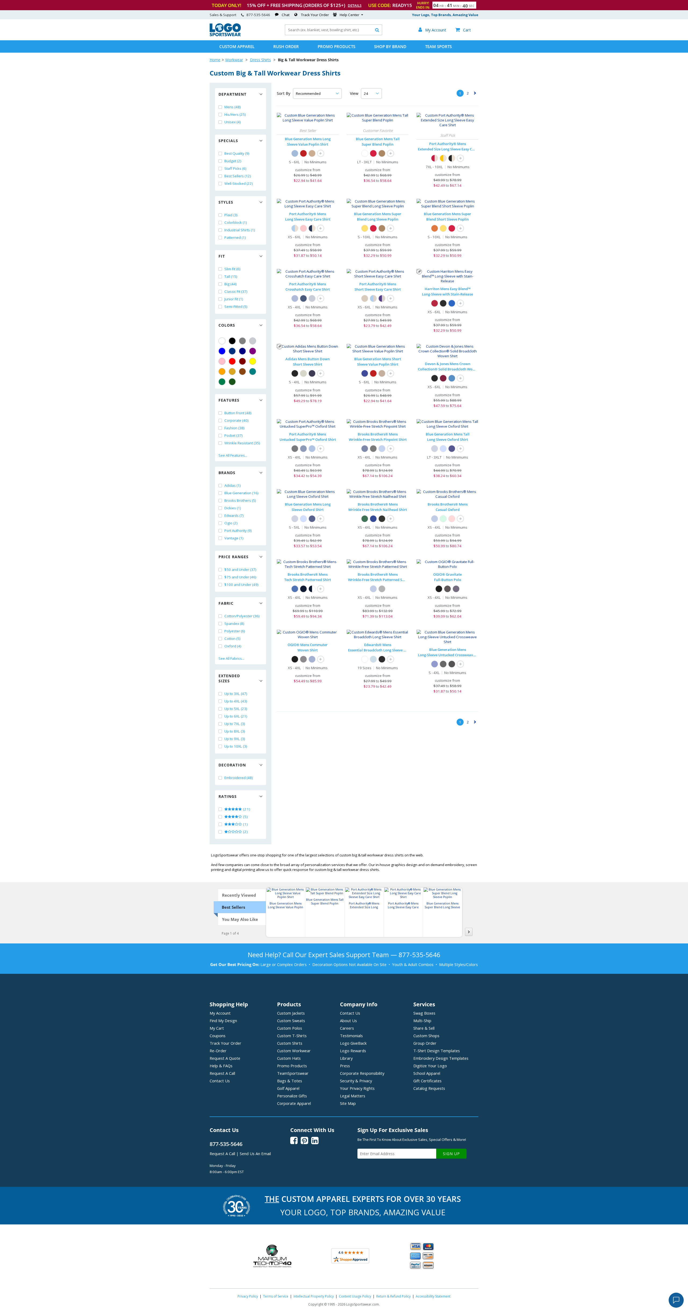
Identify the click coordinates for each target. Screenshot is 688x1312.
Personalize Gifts (292, 1095)
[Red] (232, 361)
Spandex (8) (234, 623)
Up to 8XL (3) (234, 731)
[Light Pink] (303, 228)
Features (228, 400)
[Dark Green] (232, 381)
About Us (348, 1020)
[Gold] (232, 371)
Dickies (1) (232, 508)
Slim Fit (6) (232, 268)
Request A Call (222, 1073)
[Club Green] (364, 518)
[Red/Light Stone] (434, 158)
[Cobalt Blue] (364, 448)
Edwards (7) (234, 515)
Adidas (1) (232, 485)
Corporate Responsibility (362, 1073)
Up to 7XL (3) (234, 723)
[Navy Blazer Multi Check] (303, 588)
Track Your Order (315, 14)
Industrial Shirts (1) (239, 230)
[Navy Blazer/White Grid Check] (312, 588)
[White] (221, 340)
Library (346, 1058)
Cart (463, 30)
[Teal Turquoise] (252, 371)
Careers (347, 1028)
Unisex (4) (232, 122)
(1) (245, 824)
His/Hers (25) (235, 114)
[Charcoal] (443, 664)
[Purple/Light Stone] (381, 298)
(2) (245, 831)
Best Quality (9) (236, 153)
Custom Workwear (294, 1050)
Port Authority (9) (238, 530)
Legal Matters (352, 1095)
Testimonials (351, 1035)
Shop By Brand (390, 46)
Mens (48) (232, 106)
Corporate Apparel (294, 1103)
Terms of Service (275, 1296)
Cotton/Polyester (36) (242, 616)
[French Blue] (451, 303)
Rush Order (286, 46)
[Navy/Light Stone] (312, 228)
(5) (245, 816)
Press (345, 1065)
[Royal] (232, 351)
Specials (228, 140)
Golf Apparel (288, 1088)
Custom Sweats (291, 1020)
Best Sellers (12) (237, 176)
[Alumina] (303, 373)
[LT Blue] (294, 153)
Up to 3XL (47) (235, 693)
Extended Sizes (229, 678)
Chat (285, 14)
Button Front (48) (238, 412)
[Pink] (221, 361)
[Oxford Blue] (312, 448)
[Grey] (242, 340)
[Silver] (252, 340)
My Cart (217, 1028)
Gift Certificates (427, 1080)
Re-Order (218, 1050)
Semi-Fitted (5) (236, 306)
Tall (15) (230, 276)
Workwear (234, 59)
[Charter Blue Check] (294, 588)
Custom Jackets (291, 1013)
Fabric (226, 603)
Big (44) (230, 284)
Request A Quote (225, 1058)
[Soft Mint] (443, 518)
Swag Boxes (424, 1013)
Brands (226, 472)
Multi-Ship (422, 1020)
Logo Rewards (353, 1050)
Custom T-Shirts (292, 1035)
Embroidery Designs (440, 1058)
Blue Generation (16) (241, 493)
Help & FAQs (221, 1065)
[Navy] (242, 351)
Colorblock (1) (235, 222)
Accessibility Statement (433, 1296)
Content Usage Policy (355, 1296)
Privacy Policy (248, 1296)
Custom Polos (289, 1028)
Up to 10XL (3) (235, 746)
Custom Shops (426, 1035)
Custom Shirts (289, 1043)
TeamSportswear (293, 1073)
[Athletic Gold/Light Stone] (443, 158)
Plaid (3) (231, 214)
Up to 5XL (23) (235, 708)
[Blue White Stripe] (434, 448)
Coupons (217, 1035)
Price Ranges (233, 556)
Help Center (349, 14)
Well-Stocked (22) (238, 183)
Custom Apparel (237, 46)
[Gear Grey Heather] (303, 659)
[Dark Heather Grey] (447, 588)
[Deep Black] (373, 448)
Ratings (227, 796)
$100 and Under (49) (241, 584)
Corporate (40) (236, 420)
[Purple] (252, 351)
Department (232, 94)
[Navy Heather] (456, 588)
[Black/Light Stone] (451, 158)
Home (215, 59)
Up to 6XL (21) (235, 716)
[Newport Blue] (381, 448)
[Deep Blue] (303, 298)
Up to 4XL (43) (235, 701)
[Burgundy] (443, 378)
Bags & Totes (289, 1080)
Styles (225, 202)
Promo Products (336, 46)
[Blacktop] (438, 588)
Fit (221, 256)
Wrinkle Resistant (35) (242, 443)
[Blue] (221, 351)
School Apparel (426, 1073)
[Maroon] (242, 361)
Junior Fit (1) (233, 299)
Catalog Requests (429, 1088)
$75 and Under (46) (240, 577)
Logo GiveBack (353, 1043)
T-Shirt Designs (436, 1050)
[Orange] (221, 371)
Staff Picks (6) (235, 168)
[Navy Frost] (312, 298)
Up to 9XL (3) (234, 738)
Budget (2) (232, 160)
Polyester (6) (234, 631)
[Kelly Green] (221, 381)
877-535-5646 (258, 14)
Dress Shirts (260, 59)
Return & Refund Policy (393, 1296)
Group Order (424, 1043)
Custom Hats (289, 1058)
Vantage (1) (233, 538)
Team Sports (438, 46)
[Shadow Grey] (381, 588)
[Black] (232, 340)
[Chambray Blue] (294, 298)
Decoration (232, 764)
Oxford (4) (232, 646)
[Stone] (364, 298)
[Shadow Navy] (312, 373)
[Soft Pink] (451, 518)
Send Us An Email (255, 1153)
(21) (246, 809)
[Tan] (312, 153)
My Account (220, 1013)
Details (354, 5)
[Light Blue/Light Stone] (294, 228)
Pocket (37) (233, 435)
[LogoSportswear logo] (225, 35)
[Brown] (242, 371)
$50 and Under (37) (240, 569)
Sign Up (451, 1153)
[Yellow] (252, 361)
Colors (226, 325)
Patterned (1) (235, 237)
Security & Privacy (356, 1080)
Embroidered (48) (238, 777)
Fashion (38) (234, 428)
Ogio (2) (231, 523)
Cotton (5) (232, 638)
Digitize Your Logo (430, 1065)
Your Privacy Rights (357, 1088)
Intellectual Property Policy (313, 1296)
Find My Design (223, 1020)
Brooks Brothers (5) (240, 500)
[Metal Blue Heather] (312, 659)
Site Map (348, 1103)
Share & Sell (424, 1028)
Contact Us (220, 1080)
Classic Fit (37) (236, 291)
